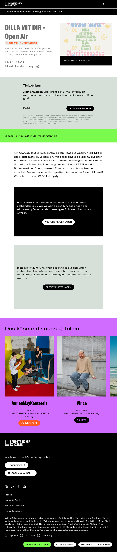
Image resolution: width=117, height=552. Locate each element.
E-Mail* (27, 108)
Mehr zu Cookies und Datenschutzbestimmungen (59, 530)
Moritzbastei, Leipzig (22, 66)
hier (55, 123)
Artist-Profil (70, 60)
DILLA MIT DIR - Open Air (25, 32)
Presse (8, 494)
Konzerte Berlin (13, 500)
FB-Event (84, 60)
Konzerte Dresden (14, 505)
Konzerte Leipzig (13, 511)
